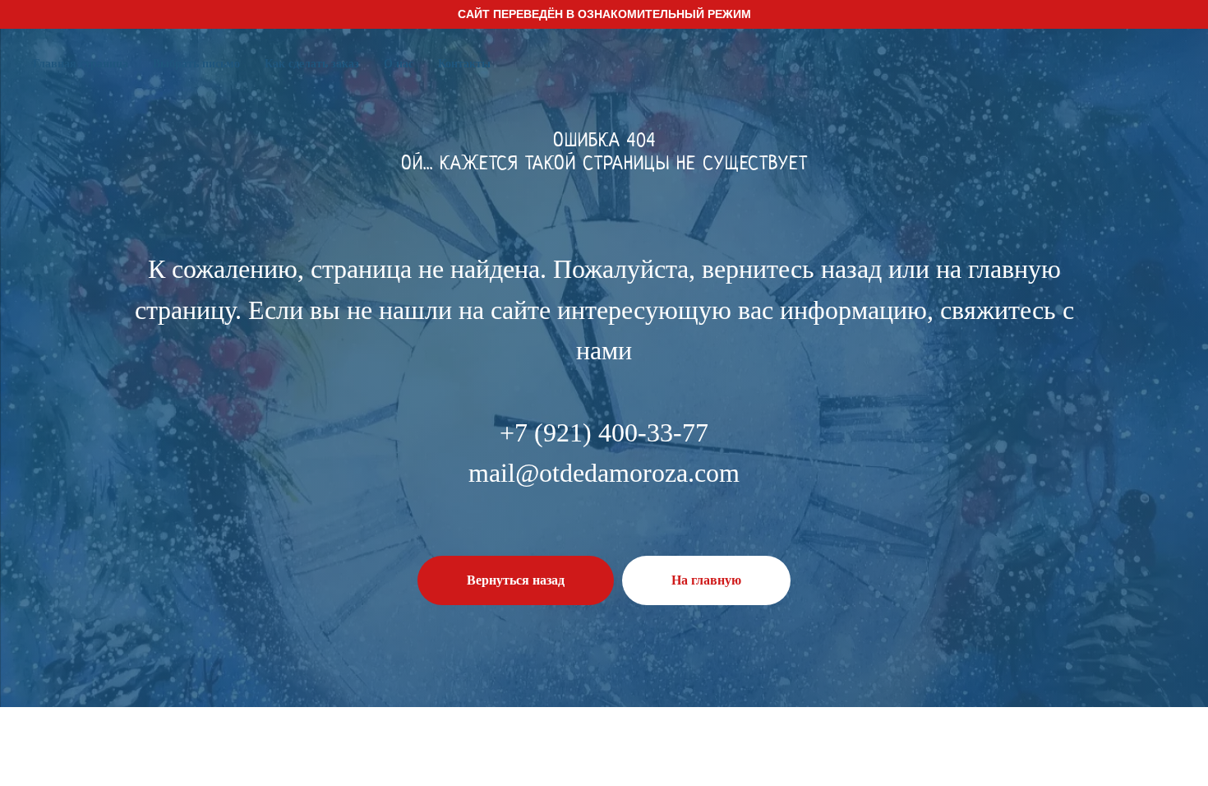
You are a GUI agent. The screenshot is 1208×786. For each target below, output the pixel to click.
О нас (398, 64)
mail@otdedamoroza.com (604, 473)
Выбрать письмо (196, 64)
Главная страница (80, 64)
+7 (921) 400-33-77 (604, 432)
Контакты (464, 64)
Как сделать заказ (312, 64)
